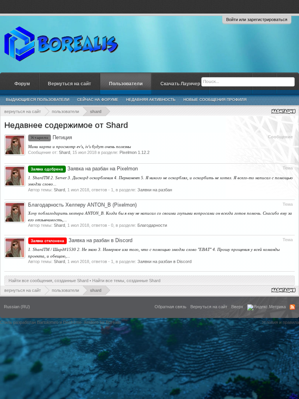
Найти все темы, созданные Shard (126, 280)
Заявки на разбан (154, 189)
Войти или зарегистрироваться (256, 19)
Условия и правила (280, 322)
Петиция (51, 137)
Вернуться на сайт (69, 84)
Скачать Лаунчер (180, 84)
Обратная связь (170, 306)
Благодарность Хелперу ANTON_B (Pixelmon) (82, 205)
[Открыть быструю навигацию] (284, 111)
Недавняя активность (151, 99)
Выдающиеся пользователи (37, 99)
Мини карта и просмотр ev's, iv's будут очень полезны (79, 146)
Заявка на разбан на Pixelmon (84, 168)
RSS (292, 307)
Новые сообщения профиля (214, 99)
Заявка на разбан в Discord (81, 240)
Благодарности (152, 225)
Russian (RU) (17, 306)
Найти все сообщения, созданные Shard (48, 280)
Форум (22, 84)
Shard (64, 152)
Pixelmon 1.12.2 (135, 152)
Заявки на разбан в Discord (164, 261)
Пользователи (125, 84)
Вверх (237, 306)
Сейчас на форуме (97, 99)
